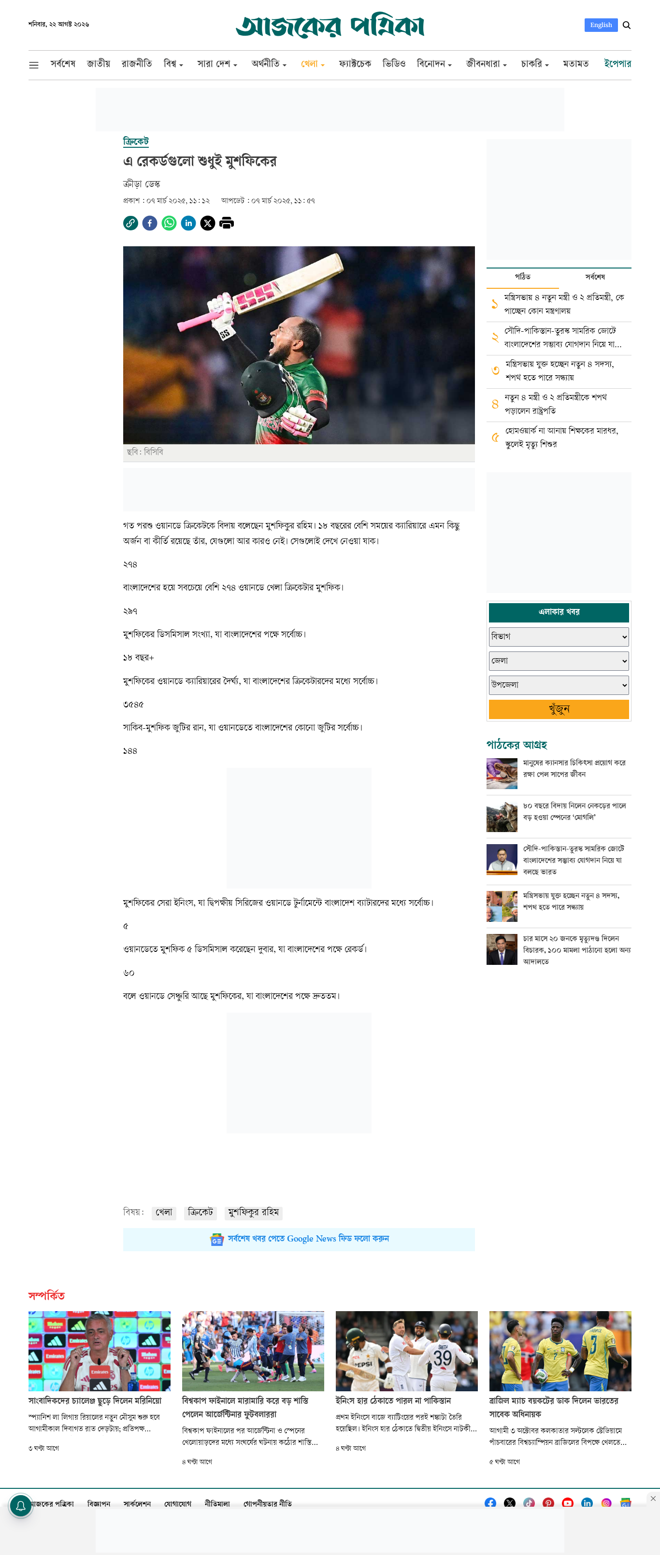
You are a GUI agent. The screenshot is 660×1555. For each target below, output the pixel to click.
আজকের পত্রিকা (51, 1505)
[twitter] (207, 223)
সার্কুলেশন (137, 1505)
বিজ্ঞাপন (98, 1505)
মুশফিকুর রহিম (254, 1213)
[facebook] (150, 223)
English (601, 24)
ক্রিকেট (200, 1213)
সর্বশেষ (595, 278)
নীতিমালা (217, 1505)
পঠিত (523, 278)
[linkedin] (188, 223)
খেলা (164, 1213)
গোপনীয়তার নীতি (268, 1505)
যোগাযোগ (177, 1505)
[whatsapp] (169, 223)
